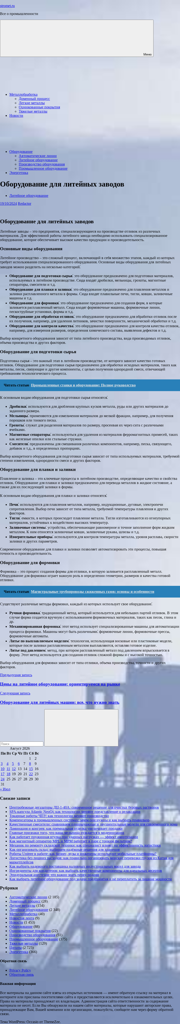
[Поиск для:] (22, 744)
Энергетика (18, 173)
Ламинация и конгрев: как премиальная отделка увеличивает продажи (66, 828)
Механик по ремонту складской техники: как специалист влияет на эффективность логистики (85, 845)
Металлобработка (23, 94)
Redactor (24, 204)
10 (2, 769)
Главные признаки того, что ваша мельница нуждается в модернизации (66, 833)
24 (2, 779)
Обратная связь (21, 974)
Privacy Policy (20, 970)
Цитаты (15, 948)
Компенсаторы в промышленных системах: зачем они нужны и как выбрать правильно (79, 820)
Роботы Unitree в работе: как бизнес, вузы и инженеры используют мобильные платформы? (83, 854)
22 (31, 774)
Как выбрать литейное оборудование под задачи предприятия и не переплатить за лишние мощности (90, 879)
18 (8, 774)
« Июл (5, 789)
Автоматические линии (38, 156)
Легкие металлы (32, 103)
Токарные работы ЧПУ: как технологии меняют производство (59, 816)
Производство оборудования (42, 164)
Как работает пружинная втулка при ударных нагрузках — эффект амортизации (73, 837)
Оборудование (21, 152)
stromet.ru (7, 6)
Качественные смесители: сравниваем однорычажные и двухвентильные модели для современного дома (93, 824)
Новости (16, 115)
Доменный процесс (34, 99)
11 (8, 769)
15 (31, 769)
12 (14, 769)
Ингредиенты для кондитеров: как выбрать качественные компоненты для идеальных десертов (85, 871)
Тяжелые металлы (33, 111)
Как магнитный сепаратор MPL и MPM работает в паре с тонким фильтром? (70, 841)
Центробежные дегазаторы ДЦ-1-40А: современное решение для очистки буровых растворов (84, 807)
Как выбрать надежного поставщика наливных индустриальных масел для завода (75, 866)
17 (2, 774)
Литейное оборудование (38, 160)
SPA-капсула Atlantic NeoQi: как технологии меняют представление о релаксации (74, 812)
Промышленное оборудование (43, 168)
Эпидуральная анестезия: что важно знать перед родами (54, 875)
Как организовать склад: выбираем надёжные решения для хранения (64, 849)
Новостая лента (21, 918)
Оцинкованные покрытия (39, 107)
